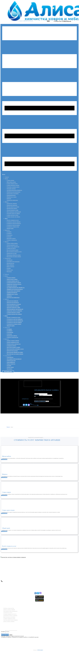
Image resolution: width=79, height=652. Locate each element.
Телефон (36, 395)
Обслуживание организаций (14, 211)
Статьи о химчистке (12, 240)
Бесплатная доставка (9, 617)
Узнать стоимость (40, 401)
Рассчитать (5, 634)
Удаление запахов (11, 188)
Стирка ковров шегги (12, 183)
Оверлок (9, 198)
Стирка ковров (10, 180)
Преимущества (10, 263)
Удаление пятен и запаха (10, 615)
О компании (8, 258)
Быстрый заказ (8, 371)
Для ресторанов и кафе (12, 210)
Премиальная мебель (12, 208)
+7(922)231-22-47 (9, 581)
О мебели (9, 233)
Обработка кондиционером (13, 191)
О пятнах (9, 236)
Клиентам (7, 230)
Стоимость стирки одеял (13, 226)
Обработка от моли (11, 196)
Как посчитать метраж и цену (14, 251)
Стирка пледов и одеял (12, 215)
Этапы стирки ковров (12, 243)
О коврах (9, 231)
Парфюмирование (11, 195)
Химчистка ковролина (12, 200)
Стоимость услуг (7, 612)
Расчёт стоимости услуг (13, 220)
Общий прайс (10, 228)
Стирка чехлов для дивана (13, 216)
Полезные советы (11, 238)
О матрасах (9, 235)
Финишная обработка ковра (14, 255)
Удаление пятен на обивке (13, 213)
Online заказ (10, 269)
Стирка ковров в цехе (9, 618)
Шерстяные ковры (11, 182)
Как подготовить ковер (12, 250)
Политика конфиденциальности (43, 398)
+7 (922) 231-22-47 (66, 21)
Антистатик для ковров (13, 193)
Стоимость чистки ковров (13, 225)
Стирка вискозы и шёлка (13, 185)
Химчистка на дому (12, 253)
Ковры (6, 178)
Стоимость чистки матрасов (14, 223)
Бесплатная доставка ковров (14, 256)
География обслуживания (13, 261)
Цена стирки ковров (8, 621)
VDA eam (40, 650)
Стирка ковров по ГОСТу (9, 614)
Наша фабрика (10, 264)
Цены (6, 218)
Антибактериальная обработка (14, 190)
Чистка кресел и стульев (13, 206)
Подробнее (4, 459)
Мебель (7, 201)
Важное (7, 241)
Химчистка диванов (12, 203)
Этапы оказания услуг (12, 245)
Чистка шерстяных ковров (10, 620)
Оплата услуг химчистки (13, 246)
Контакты (9, 271)
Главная (7, 177)
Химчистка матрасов (12, 205)
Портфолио (9, 260)
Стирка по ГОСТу (11, 248)
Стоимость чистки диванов (13, 221)
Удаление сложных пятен (13, 187)
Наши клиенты (10, 266)
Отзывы (9, 268)
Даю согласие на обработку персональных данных (45, 396)
